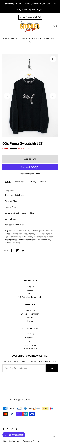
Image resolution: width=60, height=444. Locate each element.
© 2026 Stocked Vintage (12, 441)
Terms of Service (30, 348)
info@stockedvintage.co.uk (29, 297)
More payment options (30, 174)
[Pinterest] (7, 429)
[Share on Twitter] (17, 250)
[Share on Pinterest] (23, 250)
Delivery (32, 182)
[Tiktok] (16, 429)
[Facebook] (3, 429)
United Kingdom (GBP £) (30, 17)
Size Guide (19, 182)
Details (8, 182)
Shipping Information (30, 314)
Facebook (30, 290)
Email (30, 294)
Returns (43, 182)
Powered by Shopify (31, 441)
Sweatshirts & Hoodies (22, 38)
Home (6, 38)
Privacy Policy (30, 345)
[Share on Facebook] (12, 250)
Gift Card (30, 334)
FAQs (30, 341)
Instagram (29, 286)
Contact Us (30, 310)
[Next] (53, 95)
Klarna (30, 321)
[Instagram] (11, 429)
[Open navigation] (7, 26)
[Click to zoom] (53, 59)
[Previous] (7, 95)
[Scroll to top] (54, 436)
